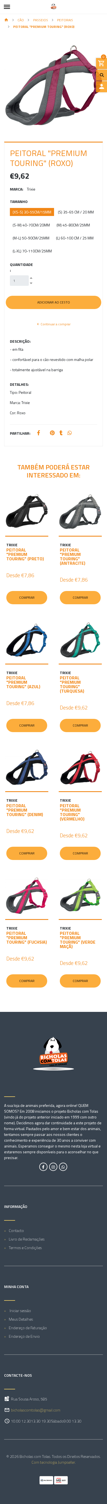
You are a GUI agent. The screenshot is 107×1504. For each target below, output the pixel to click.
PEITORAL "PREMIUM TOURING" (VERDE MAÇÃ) (77, 940)
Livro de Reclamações (26, 1239)
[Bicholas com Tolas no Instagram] (53, 1167)
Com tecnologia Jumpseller (53, 1462)
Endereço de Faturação (28, 1328)
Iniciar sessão (20, 1310)
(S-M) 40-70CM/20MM (31, 225)
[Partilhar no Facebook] (38, 433)
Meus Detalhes (21, 1319)
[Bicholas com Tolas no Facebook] (43, 1167)
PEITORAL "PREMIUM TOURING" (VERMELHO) (72, 812)
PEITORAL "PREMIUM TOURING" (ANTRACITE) (72, 556)
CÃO (21, 20)
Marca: (16, 189)
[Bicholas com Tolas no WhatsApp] (63, 1167)
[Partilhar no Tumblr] (61, 433)
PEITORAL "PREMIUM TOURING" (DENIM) (24, 810)
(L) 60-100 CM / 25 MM (75, 238)
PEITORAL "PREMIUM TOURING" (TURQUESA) (72, 684)
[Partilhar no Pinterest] (52, 433)
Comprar (27, 597)
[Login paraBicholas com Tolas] (101, 86)
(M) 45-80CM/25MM (73, 225)
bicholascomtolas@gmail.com (35, 1410)
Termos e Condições (25, 1247)
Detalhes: (19, 384)
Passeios (40, 20)
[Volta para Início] (6, 20)
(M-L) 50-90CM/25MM (31, 238)
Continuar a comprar (55, 324)
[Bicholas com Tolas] (53, 7)
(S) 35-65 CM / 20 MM (76, 212)
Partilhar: (20, 433)
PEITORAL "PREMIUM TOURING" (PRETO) (25, 554)
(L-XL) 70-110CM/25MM (32, 251)
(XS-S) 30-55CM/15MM (32, 212)
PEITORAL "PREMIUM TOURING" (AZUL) (23, 682)
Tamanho (19, 201)
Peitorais (65, 20)
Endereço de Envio (24, 1336)
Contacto (16, 1230)
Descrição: (20, 341)
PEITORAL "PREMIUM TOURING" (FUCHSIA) (26, 937)
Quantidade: (21, 267)
